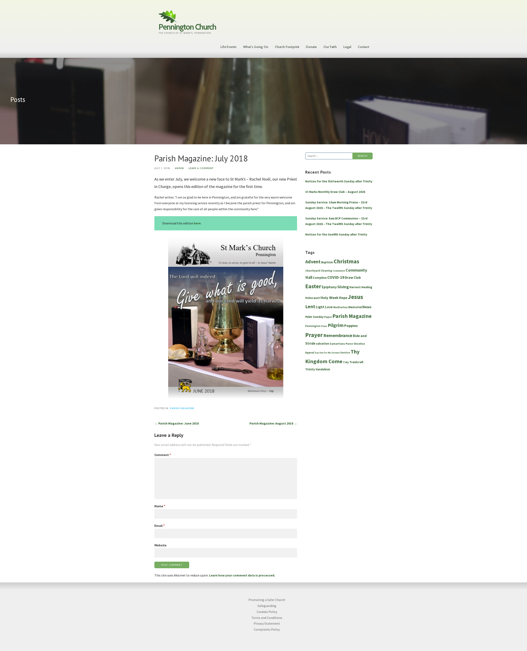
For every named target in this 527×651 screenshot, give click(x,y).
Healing (366, 287)
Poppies (351, 325)
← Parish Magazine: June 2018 (176, 423)
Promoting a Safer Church (266, 600)
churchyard (312, 270)
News (367, 306)
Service (345, 352)
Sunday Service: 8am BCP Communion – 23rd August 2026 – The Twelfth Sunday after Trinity (338, 221)
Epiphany (329, 287)
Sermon (335, 352)
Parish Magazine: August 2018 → (273, 423)
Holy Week (329, 297)
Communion (339, 271)
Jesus (355, 297)
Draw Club (353, 277)
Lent (310, 306)
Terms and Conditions (266, 618)
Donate (311, 47)
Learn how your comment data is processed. (242, 575)
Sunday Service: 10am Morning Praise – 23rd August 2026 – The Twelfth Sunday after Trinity (338, 205)
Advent (313, 262)
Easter (313, 286)
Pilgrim (336, 325)
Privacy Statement (267, 623)
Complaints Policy (267, 629)
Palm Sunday (314, 317)
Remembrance (337, 335)
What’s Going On (255, 47)
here (197, 223)
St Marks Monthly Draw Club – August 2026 (335, 192)
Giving (343, 286)
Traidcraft (356, 362)
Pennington (313, 326)
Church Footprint (287, 47)
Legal (347, 47)
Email (159, 526)
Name (159, 506)
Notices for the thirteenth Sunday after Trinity (338, 181)
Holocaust (312, 298)
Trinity (310, 369)
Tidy (346, 362)
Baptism (327, 262)
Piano (324, 326)
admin (179, 168)
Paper (328, 317)
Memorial (355, 307)
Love (329, 307)
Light (320, 307)
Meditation (340, 307)
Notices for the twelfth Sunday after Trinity (336, 234)
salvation (322, 343)
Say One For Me (323, 352)
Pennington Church (187, 27)
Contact (363, 47)
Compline (320, 278)
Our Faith (330, 47)
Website (160, 545)
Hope (343, 297)
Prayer (314, 335)
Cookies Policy (267, 612)
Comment (162, 455)
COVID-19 (335, 277)
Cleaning (326, 270)
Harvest (355, 287)
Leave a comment (201, 168)
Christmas (346, 261)
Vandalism (323, 369)
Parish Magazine (182, 408)
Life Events (228, 47)
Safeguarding (267, 606)
